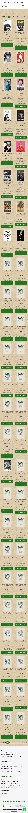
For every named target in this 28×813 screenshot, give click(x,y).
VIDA (7, 471)
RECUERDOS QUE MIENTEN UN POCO (20, 122)
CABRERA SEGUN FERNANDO (7, 91)
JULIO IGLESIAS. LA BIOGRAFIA (7, 122)
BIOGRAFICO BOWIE (20, 697)
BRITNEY (20, 153)
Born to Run (7, 63)
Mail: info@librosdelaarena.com (14, 801)
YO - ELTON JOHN (7, 153)
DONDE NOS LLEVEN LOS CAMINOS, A (20, 183)
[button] (25, 14)
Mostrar (13, 14)
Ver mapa (4, 793)
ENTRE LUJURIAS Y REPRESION (20, 32)
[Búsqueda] (3, 6)
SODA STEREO (7, 213)
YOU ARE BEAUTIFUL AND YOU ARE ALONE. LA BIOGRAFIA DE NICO (7, 442)
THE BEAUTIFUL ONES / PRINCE (20, 214)
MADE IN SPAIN (7, 242)
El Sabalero (7, 32)
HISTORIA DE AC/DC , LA (7, 500)
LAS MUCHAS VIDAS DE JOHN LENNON (20, 242)
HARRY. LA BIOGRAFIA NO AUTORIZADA (20, 92)
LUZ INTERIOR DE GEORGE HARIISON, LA (7, 272)
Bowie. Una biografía (20, 63)
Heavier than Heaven (7, 182)
